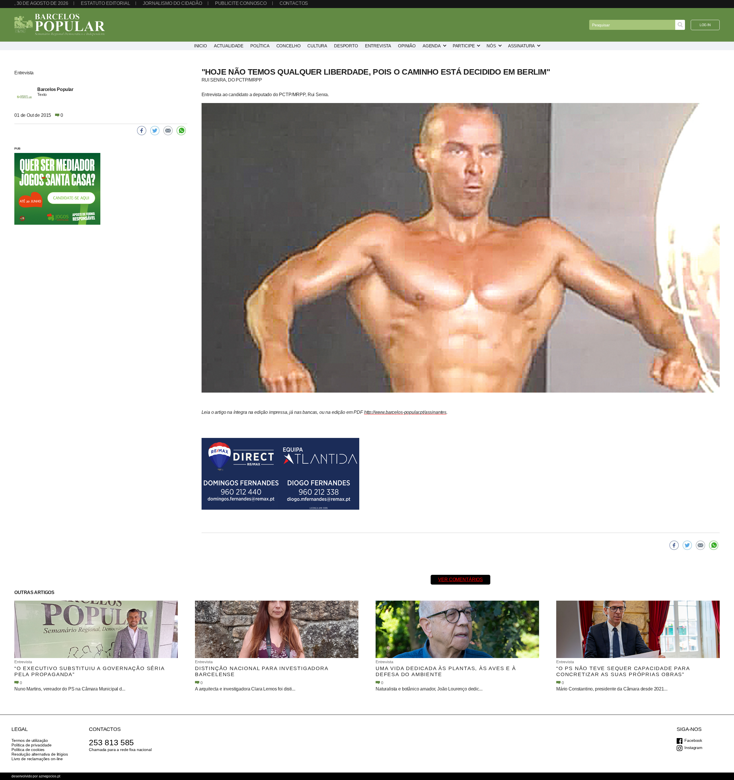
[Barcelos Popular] (59, 25)
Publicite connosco (241, 3)
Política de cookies (27, 749)
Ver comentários (460, 579)
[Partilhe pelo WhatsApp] (713, 545)
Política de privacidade (31, 745)
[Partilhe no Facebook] (674, 545)
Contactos (294, 3)
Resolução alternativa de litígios (39, 754)
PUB (17, 148)
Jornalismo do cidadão (172, 3)
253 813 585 (111, 742)
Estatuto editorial (105, 3)
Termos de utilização (29, 740)
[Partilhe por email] (700, 545)
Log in (705, 25)
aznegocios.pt (49, 776)
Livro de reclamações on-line (37, 758)
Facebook (693, 740)
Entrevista (23, 661)
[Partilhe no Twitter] (687, 545)
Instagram (693, 747)
